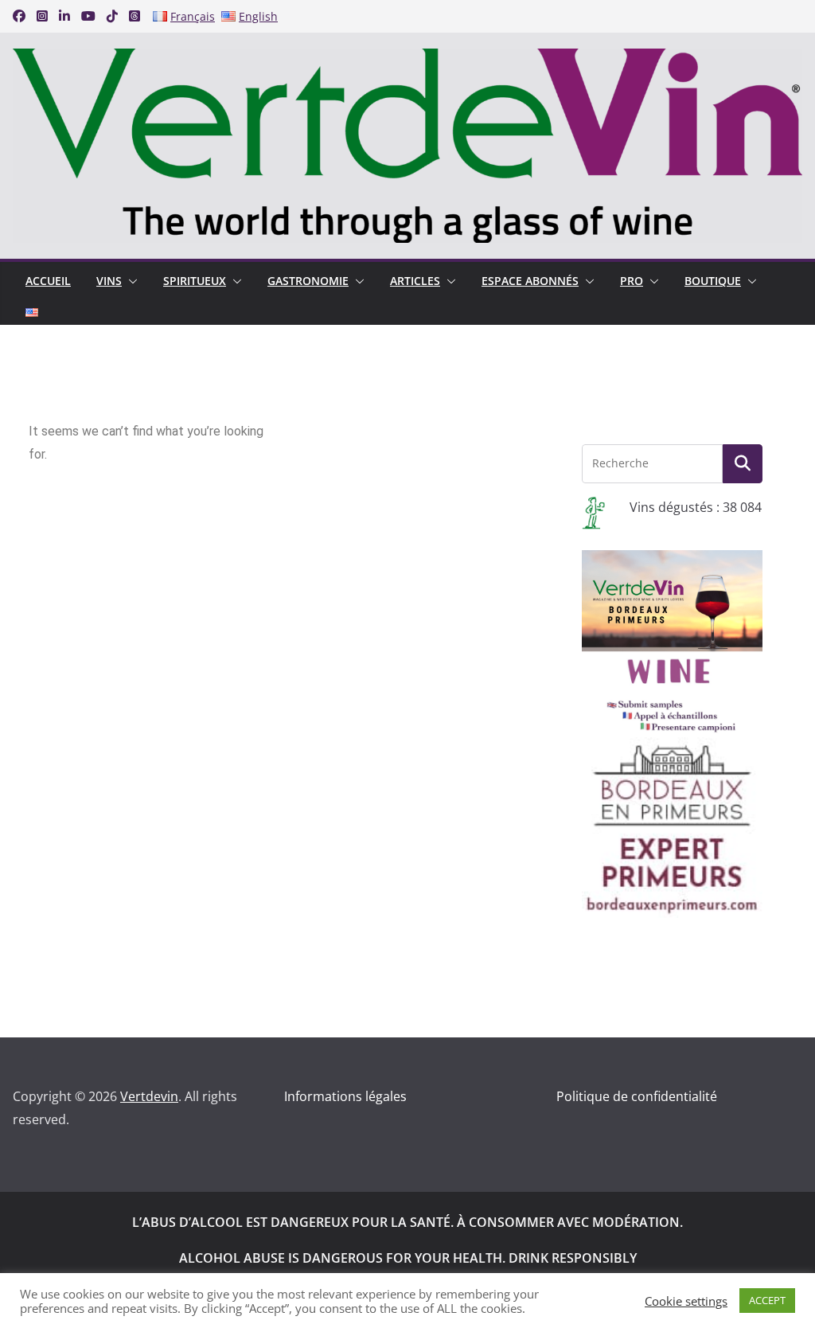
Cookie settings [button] (686, 1301)
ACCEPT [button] (767, 1300)
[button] (130, 281)
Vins (109, 280)
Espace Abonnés (530, 280)
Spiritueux (194, 280)
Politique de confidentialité (636, 1096)
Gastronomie (308, 280)
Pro (631, 280)
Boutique (712, 280)
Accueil (48, 280)
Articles (415, 280)
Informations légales (345, 1096)
